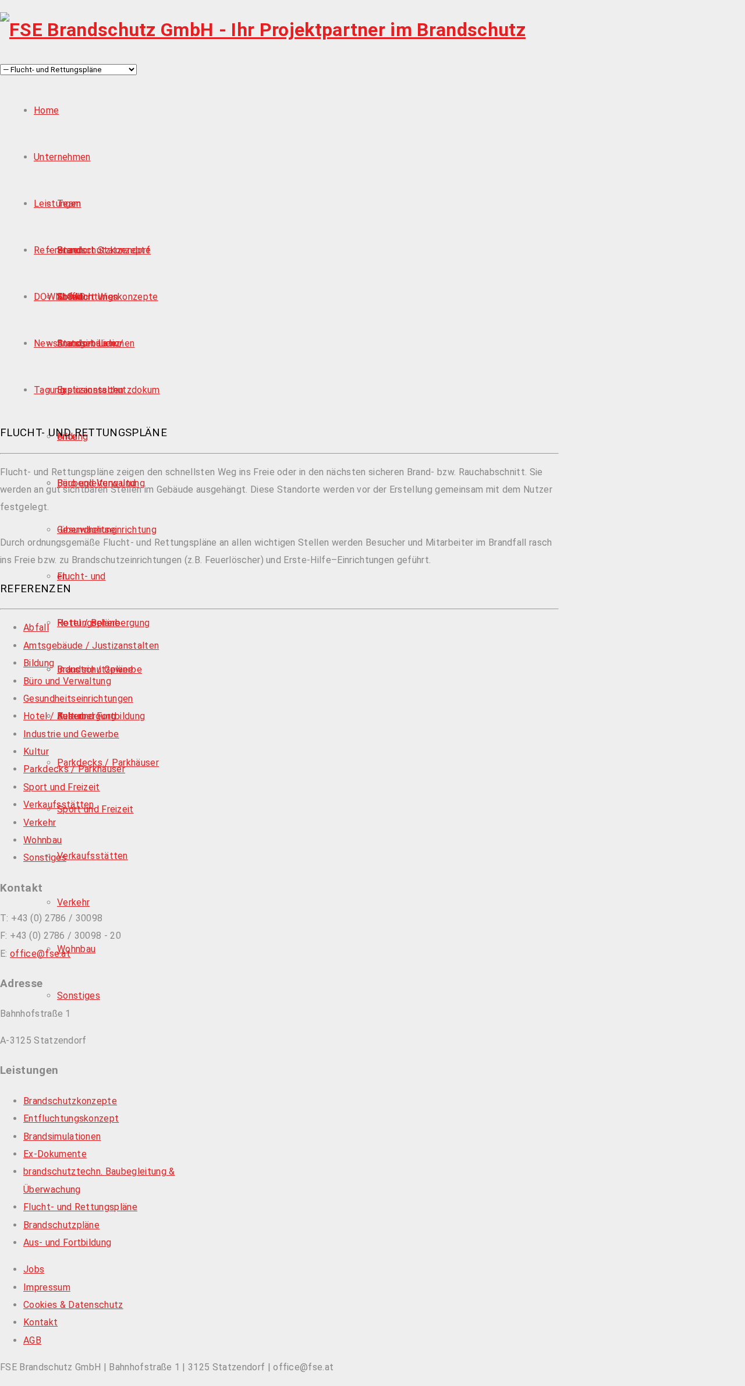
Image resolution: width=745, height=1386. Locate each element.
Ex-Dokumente (55, 1153)
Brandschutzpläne (61, 1225)
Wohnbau (76, 948)
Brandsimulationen (62, 1136)
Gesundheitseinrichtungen (78, 698)
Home (46, 110)
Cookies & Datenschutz (73, 1304)
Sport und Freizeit (95, 809)
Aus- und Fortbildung (67, 1242)
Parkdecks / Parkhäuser (74, 769)
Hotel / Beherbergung (103, 622)
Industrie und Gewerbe (71, 734)
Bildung (38, 663)
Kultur (36, 751)
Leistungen (57, 203)
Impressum (46, 1287)
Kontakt (40, 1322)
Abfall (36, 627)
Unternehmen (62, 156)
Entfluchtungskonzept (71, 1118)
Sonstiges (78, 995)
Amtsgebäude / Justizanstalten (91, 645)
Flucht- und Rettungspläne (80, 1206)
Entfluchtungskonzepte (107, 296)
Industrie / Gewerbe (99, 669)
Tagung (49, 389)
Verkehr (73, 902)
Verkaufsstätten (92, 855)
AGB (32, 1340)
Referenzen (58, 250)
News (46, 343)
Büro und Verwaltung (67, 681)
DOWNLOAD (60, 296)
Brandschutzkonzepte (104, 250)
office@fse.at (40, 953)
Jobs (33, 1269)
